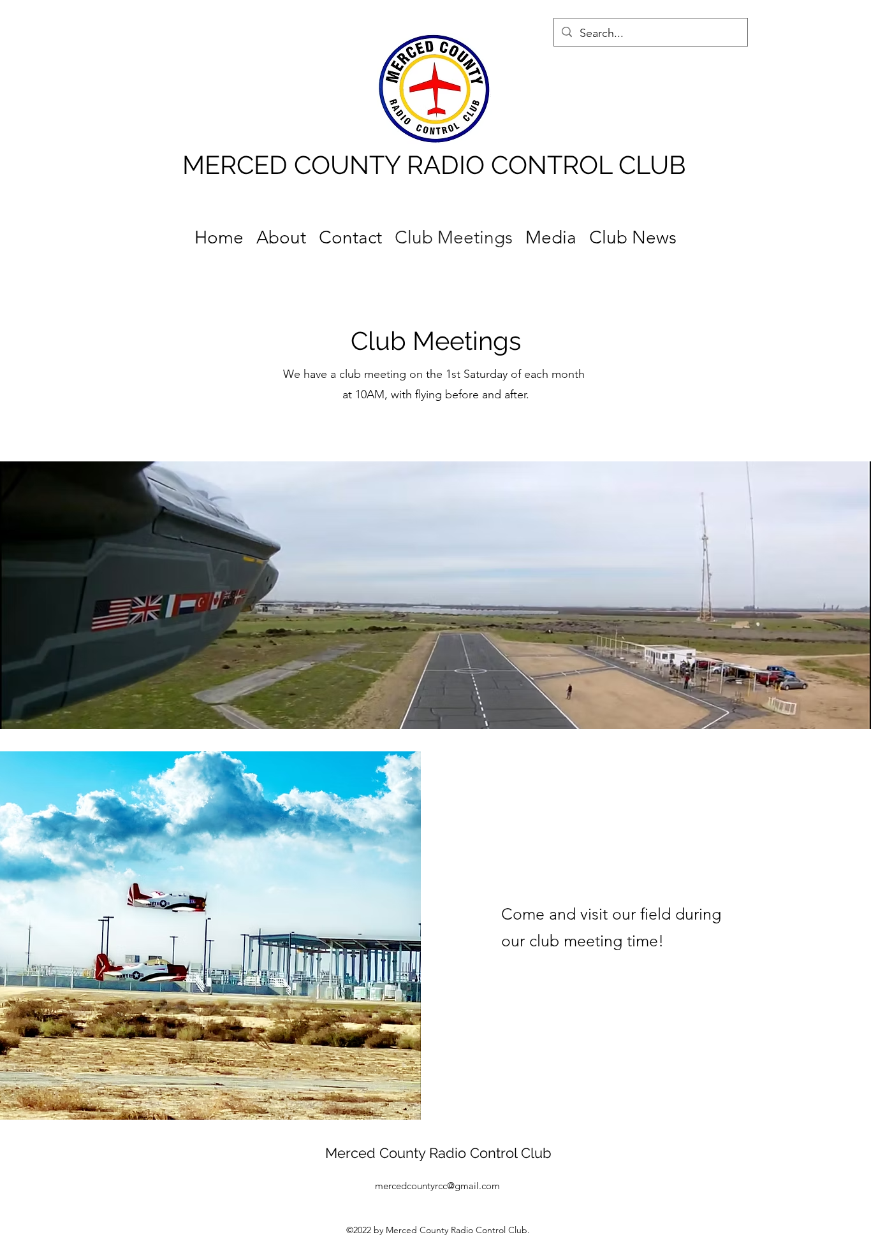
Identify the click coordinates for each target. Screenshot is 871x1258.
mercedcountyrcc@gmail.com (437, 1186)
